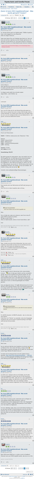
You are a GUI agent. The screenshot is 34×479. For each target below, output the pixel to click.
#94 (1, 108)
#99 (1, 269)
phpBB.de (23, 478)
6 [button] (22, 18)
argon (2, 121)
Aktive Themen (14, 8)
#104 (2, 426)
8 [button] (26, 18)
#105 (2, 452)
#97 (1, 204)
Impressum (25, 474)
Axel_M (7, 196)
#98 (1, 241)
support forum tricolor (13, 476)
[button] (11, 18)
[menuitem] (4, 5)
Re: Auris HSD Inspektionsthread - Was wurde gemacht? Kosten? (16, 28)
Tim (1, 388)
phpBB (23, 476)
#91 (1, 30)
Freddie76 (8, 444)
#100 (2, 302)
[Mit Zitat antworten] (29, 22)
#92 (1, 61)
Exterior (2, 333)
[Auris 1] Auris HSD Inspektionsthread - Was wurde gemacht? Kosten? (17, 12)
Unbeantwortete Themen (5, 8)
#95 (1, 130)
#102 (2, 372)
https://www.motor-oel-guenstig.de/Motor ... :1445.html (19, 355)
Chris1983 (8, 74)
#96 (1, 183)
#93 (1, 82)
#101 (2, 341)
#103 (2, 396)
